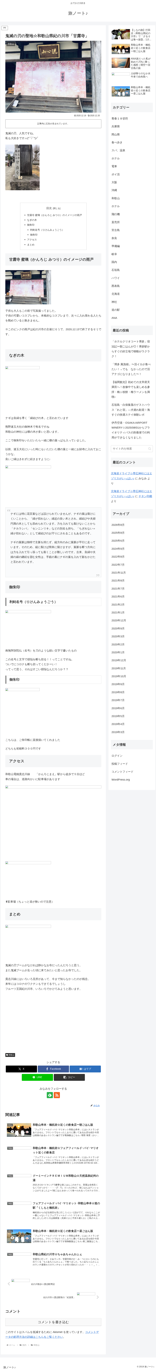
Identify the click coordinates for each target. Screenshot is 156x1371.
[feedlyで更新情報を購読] (50, 1095)
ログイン (117, 755)
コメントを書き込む (53, 1322)
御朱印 (30, 224)
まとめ (30, 244)
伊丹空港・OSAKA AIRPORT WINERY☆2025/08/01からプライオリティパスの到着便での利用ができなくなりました (131, 430)
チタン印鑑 (145, 496)
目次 (49, 208)
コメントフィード (122, 771)
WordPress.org (121, 779)
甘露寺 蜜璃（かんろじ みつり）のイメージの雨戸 (54, 215)
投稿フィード (120, 763)
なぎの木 (32, 220)
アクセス (32, 239)
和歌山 (11, 1055)
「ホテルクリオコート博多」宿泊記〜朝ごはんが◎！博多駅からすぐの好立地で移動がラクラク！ (131, 349)
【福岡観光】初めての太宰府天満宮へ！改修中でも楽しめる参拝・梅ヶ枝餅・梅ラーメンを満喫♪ (131, 389)
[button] (69, 1077)
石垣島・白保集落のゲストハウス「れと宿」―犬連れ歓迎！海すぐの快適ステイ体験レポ (131, 409)
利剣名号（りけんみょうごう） (47, 229)
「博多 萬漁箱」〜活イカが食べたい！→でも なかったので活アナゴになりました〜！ (131, 369)
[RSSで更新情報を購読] (57, 1095)
